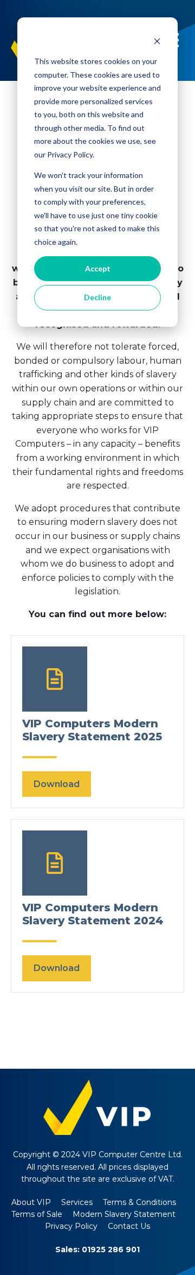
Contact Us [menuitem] (129, 1226)
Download (57, 784)
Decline (97, 297)
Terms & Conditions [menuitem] (139, 1202)
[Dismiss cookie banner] (157, 41)
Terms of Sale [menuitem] (36, 1214)
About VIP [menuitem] (31, 1202)
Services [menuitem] (77, 1202)
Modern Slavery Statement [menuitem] (124, 1214)
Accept (97, 268)
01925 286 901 (111, 1249)
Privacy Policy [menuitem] (71, 1226)
